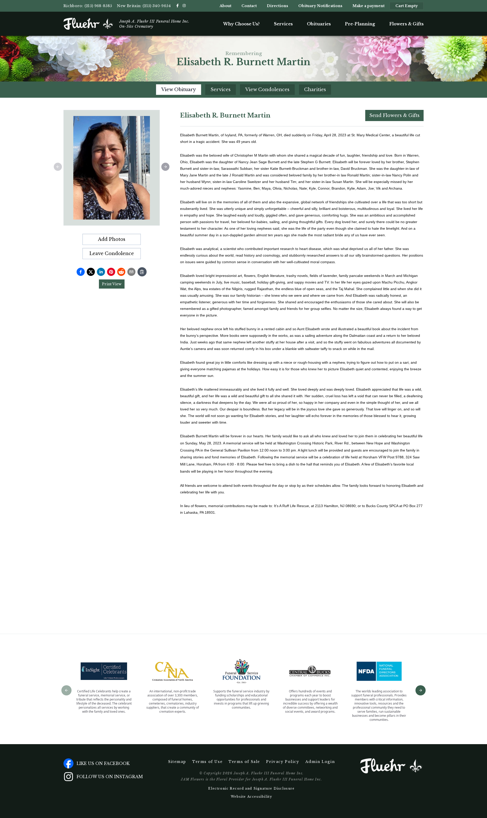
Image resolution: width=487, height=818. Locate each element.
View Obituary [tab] (178, 89)
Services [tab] (221, 89)
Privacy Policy (282, 761)
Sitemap (177, 761)
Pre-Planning (360, 23)
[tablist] (243, 89)
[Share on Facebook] (81, 272)
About (225, 6)
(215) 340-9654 (157, 6)
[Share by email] (131, 272)
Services (283, 23)
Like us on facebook (103, 763)
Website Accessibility (251, 796)
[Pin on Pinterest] (111, 272)
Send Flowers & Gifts (394, 115)
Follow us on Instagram (110, 776)
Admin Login (320, 761)
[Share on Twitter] (91, 272)
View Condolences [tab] (267, 89)
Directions (277, 6)
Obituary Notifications (320, 6)
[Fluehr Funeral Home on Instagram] (184, 5)
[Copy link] (142, 271)
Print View (111, 284)
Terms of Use (207, 761)
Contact (249, 6)
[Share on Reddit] (121, 272)
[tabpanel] (302, 358)
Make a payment (369, 6)
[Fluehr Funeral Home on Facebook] (177, 5)
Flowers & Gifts (406, 23)
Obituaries (319, 23)
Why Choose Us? (241, 23)
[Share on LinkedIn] (101, 272)
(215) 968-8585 (98, 6)
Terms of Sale (244, 761)
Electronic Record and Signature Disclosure (251, 788)
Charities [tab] (315, 89)
